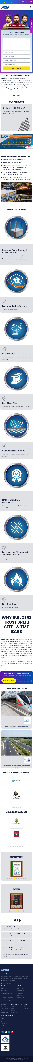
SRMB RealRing (20, 997)
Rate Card (3, 1020)
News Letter (26, 1008)
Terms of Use (20, 1059)
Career (2, 1018)
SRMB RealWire (19, 995)
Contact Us (4, 1023)
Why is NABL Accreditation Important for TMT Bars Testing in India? (15, 928)
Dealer (12, 1008)
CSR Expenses (4, 999)
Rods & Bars (4, 1007)
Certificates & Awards (6, 993)
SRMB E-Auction (5, 1012)
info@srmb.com (7, 983)
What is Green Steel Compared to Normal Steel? (15, 956)
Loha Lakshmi (4, 1010)
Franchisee (14, 1012)
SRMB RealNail (19, 993)
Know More (16, 95)
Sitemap (3, 1027)
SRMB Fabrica (19, 992)
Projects (13, 1010)
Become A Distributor (24, 681)
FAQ (2, 995)
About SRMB (4, 988)
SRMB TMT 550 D (20, 988)
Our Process (4, 990)
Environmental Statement (7, 1000)
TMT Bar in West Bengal (7, 997)
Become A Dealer (8, 680)
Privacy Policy (13, 1059)
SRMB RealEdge (20, 990)
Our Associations (5, 992)
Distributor (13, 1007)
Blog (2, 1022)
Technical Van (5, 1008)
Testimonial (4, 1025)
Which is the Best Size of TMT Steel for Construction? (14, 935)
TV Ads (25, 1007)
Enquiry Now (32, 25)
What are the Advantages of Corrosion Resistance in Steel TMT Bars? (15, 949)
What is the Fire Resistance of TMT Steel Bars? (15, 942)
